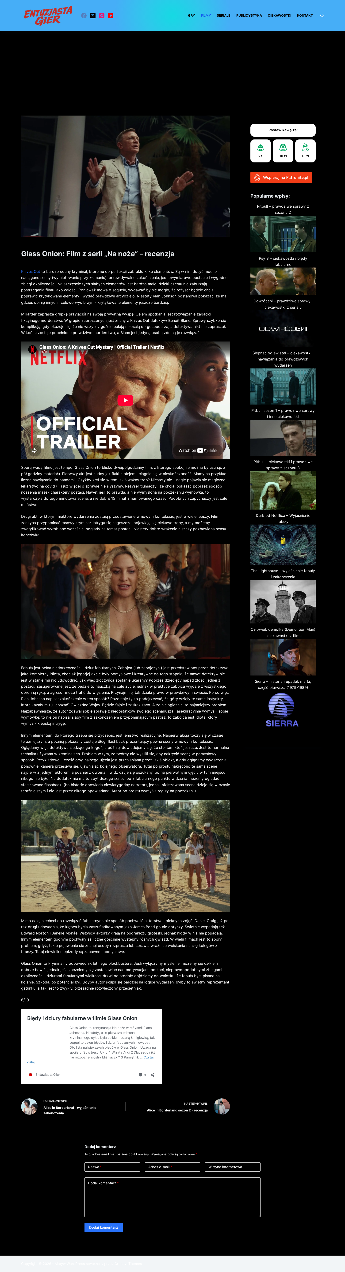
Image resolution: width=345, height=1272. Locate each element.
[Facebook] (84, 15)
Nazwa (95, 1167)
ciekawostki (279, 15)
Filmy (206, 15)
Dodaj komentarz (103, 1183)
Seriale (223, 15)
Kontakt (305, 15)
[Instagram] (101, 15)
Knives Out (30, 271)
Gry (191, 15)
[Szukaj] (322, 15)
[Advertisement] (172, 66)
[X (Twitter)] (93, 15)
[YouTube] (110, 15)
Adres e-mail (160, 1167)
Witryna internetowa (225, 1167)
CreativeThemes (128, 1263)
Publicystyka (249, 15)
